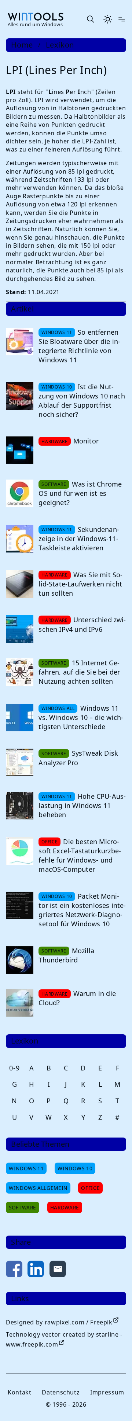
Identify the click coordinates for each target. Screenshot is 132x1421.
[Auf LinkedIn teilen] (35, 1270)
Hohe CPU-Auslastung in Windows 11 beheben (82, 805)
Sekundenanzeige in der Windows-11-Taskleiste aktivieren (78, 538)
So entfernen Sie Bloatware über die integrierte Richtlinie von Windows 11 (79, 346)
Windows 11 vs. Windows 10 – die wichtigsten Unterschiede (80, 717)
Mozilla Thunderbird (66, 955)
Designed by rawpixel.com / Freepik (59, 1322)
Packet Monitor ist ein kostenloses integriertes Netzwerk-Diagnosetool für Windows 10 (82, 910)
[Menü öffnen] (121, 19)
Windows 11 (26, 1168)
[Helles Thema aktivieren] (107, 19)
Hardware (64, 1207)
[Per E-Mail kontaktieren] (58, 1270)
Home (22, 45)
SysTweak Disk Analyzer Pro (78, 758)
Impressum (107, 1392)
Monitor (86, 440)
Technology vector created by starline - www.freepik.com (64, 1339)
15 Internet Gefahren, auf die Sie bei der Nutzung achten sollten (79, 672)
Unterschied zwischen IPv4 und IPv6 (82, 624)
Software (22, 1207)
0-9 (14, 1067)
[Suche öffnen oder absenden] (90, 19)
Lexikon (60, 45)
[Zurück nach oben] (114, 1403)
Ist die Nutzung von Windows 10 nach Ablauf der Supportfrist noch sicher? (81, 400)
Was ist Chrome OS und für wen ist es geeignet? (80, 493)
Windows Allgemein (38, 1187)
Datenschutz (61, 1392)
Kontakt (19, 1392)
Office (90, 1187)
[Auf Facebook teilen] (14, 1270)
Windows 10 (75, 1168)
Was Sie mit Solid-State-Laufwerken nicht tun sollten (80, 584)
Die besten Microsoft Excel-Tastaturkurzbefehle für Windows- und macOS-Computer (79, 855)
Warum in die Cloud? (76, 998)
